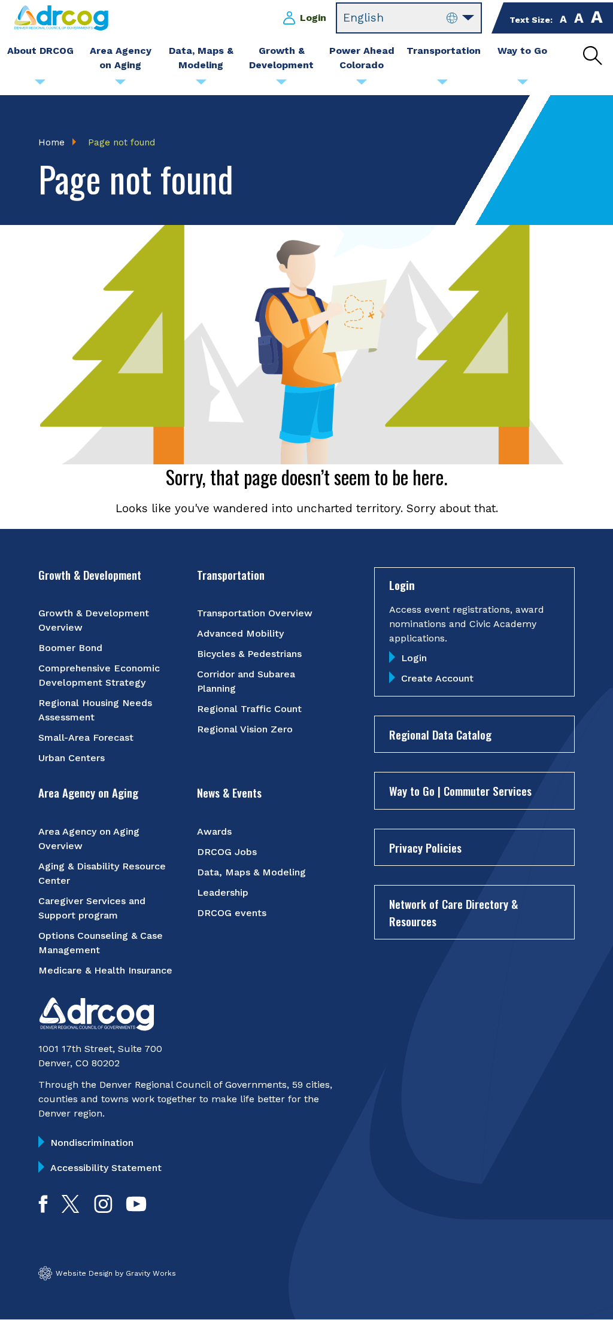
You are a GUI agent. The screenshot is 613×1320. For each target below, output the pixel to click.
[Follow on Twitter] (70, 1209)
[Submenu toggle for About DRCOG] (40, 85)
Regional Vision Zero (245, 729)
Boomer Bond (70, 647)
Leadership (222, 892)
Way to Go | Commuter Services (460, 790)
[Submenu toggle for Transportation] (442, 85)
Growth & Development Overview (93, 620)
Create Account (437, 678)
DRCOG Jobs (227, 851)
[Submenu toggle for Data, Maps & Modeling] (201, 85)
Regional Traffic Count (249, 708)
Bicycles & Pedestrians (249, 653)
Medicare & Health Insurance (105, 970)
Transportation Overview (254, 613)
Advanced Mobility (240, 633)
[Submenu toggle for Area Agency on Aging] (120, 85)
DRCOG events (231, 912)
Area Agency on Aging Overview (88, 838)
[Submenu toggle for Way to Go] (523, 85)
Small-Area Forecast (85, 737)
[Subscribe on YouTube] (136, 1209)
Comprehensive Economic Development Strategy (99, 675)
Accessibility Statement (106, 1167)
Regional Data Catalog (440, 734)
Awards (214, 831)
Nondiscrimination (91, 1142)
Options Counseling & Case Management (100, 943)
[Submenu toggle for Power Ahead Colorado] (362, 85)
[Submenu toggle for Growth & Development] (281, 85)
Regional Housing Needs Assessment (95, 710)
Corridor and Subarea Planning (246, 681)
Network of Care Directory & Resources (453, 912)
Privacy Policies (425, 847)
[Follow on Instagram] (103, 1209)
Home (51, 142)
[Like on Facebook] (43, 1209)
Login (313, 17)
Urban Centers (71, 758)
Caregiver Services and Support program (91, 908)
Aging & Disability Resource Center (102, 873)
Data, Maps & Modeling (251, 872)
